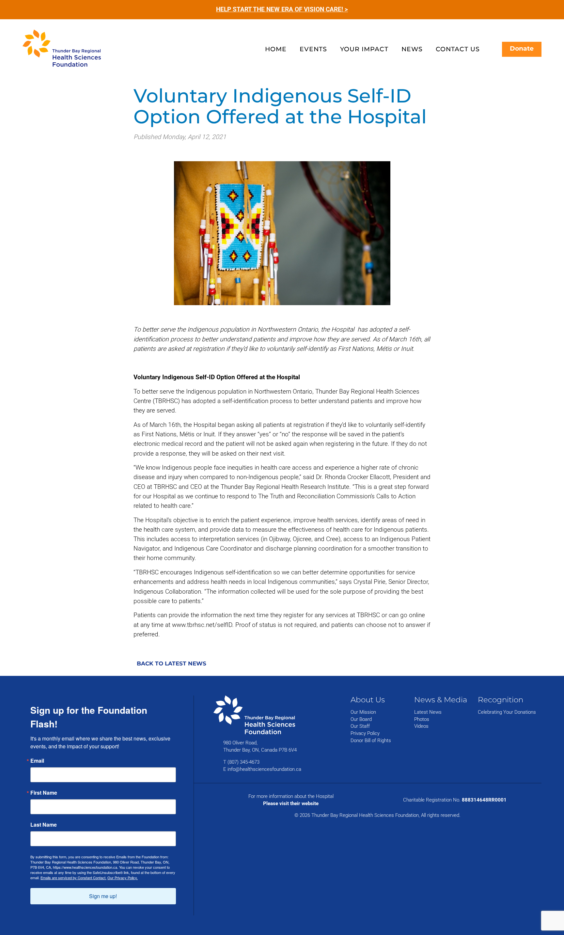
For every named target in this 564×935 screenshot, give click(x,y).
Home (276, 49)
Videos (421, 726)
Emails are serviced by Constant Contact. (73, 877)
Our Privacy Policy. (122, 877)
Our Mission (363, 712)
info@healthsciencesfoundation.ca (264, 769)
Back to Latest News (171, 663)
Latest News (428, 712)
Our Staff (360, 726)
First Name (43, 792)
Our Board (361, 719)
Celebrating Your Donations (507, 712)
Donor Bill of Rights (371, 740)
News (412, 49)
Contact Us (458, 49)
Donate (522, 48)
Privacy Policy (365, 733)
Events (313, 49)
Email (37, 760)
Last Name (43, 824)
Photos (421, 719)
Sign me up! (103, 896)
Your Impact (364, 49)
